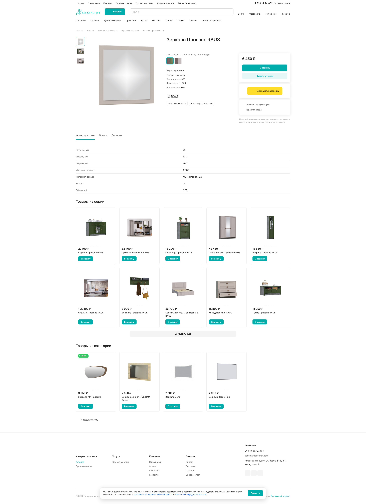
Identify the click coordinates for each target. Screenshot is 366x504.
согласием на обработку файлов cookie (153, 494)
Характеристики (85, 135)
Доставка (117, 135)
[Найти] (229, 11)
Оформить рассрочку (268, 91)
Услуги (116, 456)
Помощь (190, 456)
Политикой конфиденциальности (190, 494)
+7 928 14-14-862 (262, 3)
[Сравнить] (281, 46)
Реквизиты (154, 470)
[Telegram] (247, 473)
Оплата (103, 135)
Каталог (80, 462)
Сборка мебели (120, 462)
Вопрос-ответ (193, 474)
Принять (255, 493)
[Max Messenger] (260, 473)
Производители (84, 466)
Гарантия (190, 470)
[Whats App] (254, 473)
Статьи (152, 466)
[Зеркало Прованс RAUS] (124, 74)
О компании (155, 462)
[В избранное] (274, 46)
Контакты (154, 474)
